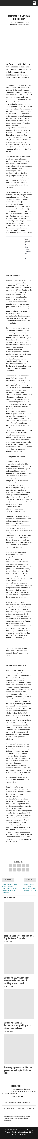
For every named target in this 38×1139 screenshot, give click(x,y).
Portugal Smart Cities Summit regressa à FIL (19, 1109)
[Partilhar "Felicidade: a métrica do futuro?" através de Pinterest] (27, 866)
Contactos (22, 1134)
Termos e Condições (12, 1132)
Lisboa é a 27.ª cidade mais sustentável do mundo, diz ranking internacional (16, 980)
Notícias (15, 24)
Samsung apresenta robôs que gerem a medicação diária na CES (18, 1070)
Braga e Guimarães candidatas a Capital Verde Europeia (19, 937)
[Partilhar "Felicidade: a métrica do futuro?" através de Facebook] (10, 866)
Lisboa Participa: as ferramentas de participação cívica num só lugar (17, 1025)
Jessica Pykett (20, 22)
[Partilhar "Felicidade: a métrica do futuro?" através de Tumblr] (23, 866)
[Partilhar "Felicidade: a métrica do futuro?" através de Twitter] (15, 866)
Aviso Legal (24, 1132)
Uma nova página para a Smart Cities (17, 1103)
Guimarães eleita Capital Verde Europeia (27, 251)
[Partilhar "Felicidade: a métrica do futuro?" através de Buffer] (15, 870)
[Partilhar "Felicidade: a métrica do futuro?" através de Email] (23, 870)
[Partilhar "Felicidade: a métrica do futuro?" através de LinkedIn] (10, 870)
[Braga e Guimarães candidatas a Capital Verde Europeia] (19, 917)
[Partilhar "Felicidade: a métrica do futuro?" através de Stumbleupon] (19, 870)
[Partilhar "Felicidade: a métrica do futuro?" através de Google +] (19, 866)
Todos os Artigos (17, 1096)
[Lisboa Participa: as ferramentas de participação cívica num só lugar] (19, 1004)
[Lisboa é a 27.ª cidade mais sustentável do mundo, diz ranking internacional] (19, 959)
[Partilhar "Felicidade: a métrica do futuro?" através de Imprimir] (27, 870)
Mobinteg (30, 1130)
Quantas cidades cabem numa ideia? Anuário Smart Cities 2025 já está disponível (17, 1118)
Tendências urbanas (23, 24)
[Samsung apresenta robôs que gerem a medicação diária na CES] (19, 1049)
